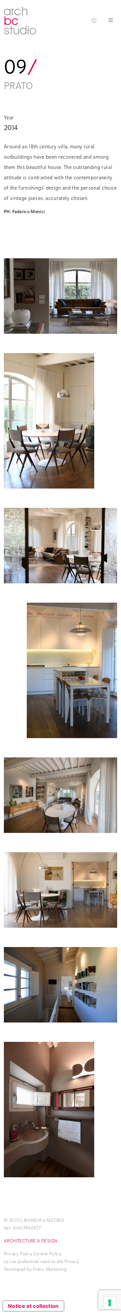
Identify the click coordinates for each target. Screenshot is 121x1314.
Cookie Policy (47, 1254)
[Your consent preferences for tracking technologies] (110, 1303)
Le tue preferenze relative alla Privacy (42, 1261)
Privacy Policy (18, 1254)
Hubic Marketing (49, 1269)
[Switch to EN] (94, 20)
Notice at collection (33, 1306)
